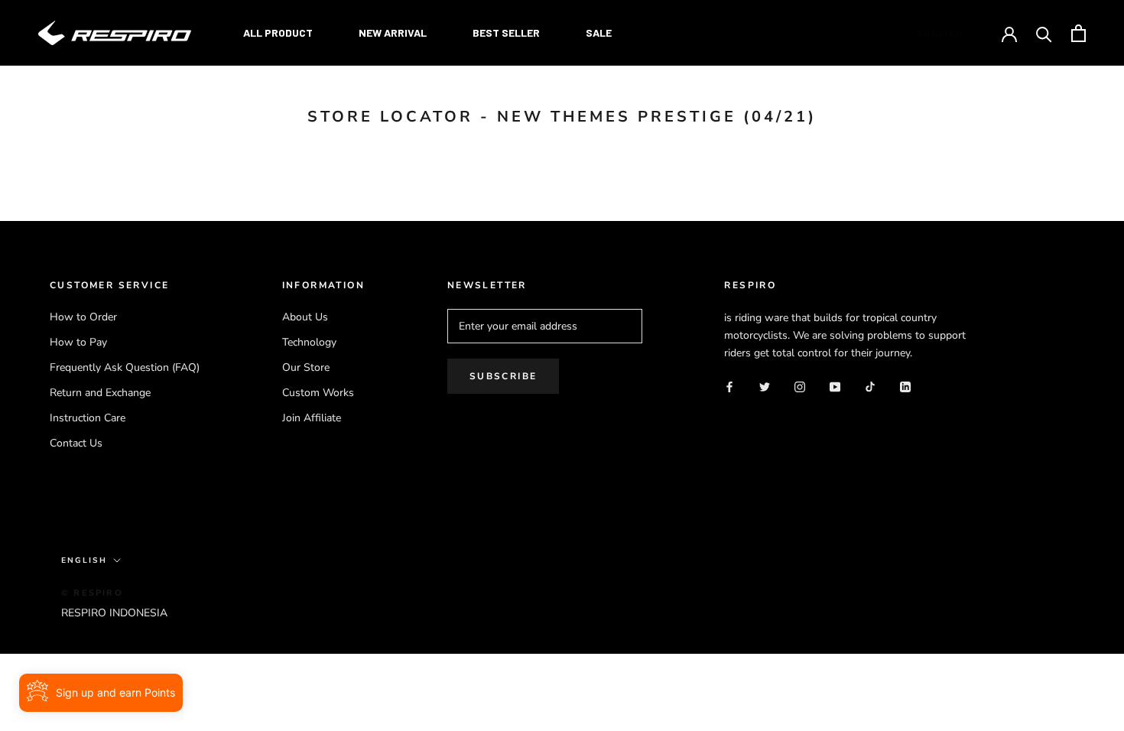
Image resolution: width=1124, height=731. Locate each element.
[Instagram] (799, 386)
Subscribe (503, 376)
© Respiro (92, 593)
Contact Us (76, 443)
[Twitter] (764, 386)
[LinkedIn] (905, 386)
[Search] (1044, 33)
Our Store (306, 367)
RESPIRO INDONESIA (114, 613)
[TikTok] (870, 386)
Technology (309, 342)
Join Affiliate (311, 418)
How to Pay (78, 342)
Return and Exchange (100, 392)
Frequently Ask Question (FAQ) (125, 367)
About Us (305, 317)
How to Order (83, 317)
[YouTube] (835, 386)
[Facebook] (729, 386)
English (940, 34)
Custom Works (318, 392)
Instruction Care (87, 418)
